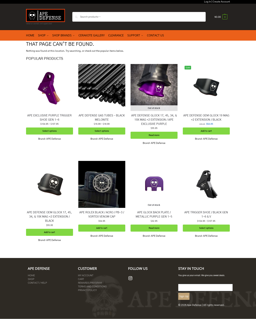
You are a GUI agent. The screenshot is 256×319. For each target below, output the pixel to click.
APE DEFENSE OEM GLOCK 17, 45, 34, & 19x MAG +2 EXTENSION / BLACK (49, 216)
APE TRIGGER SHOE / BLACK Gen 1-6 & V (206, 214)
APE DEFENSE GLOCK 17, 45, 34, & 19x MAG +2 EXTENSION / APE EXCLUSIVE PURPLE (154, 119)
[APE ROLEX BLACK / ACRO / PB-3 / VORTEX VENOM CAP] (101, 184)
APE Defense (53, 139)
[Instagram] (130, 278)
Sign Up (183, 296)
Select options (49, 131)
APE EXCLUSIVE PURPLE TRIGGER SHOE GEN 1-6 (49, 117)
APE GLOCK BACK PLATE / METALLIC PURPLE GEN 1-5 (154, 214)
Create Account (221, 2)
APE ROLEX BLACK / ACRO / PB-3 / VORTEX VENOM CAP (101, 214)
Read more (154, 135)
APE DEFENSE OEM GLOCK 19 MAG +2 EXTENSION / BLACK (206, 117)
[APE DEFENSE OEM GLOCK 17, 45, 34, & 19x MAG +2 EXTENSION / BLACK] (49, 184)
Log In (207, 2)
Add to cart (206, 131)
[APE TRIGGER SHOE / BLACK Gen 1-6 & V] (206, 184)
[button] (221, 17)
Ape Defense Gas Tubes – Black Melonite (102, 117)
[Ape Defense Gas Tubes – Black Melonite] (101, 87)
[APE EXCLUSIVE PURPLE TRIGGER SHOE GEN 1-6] (49, 87)
